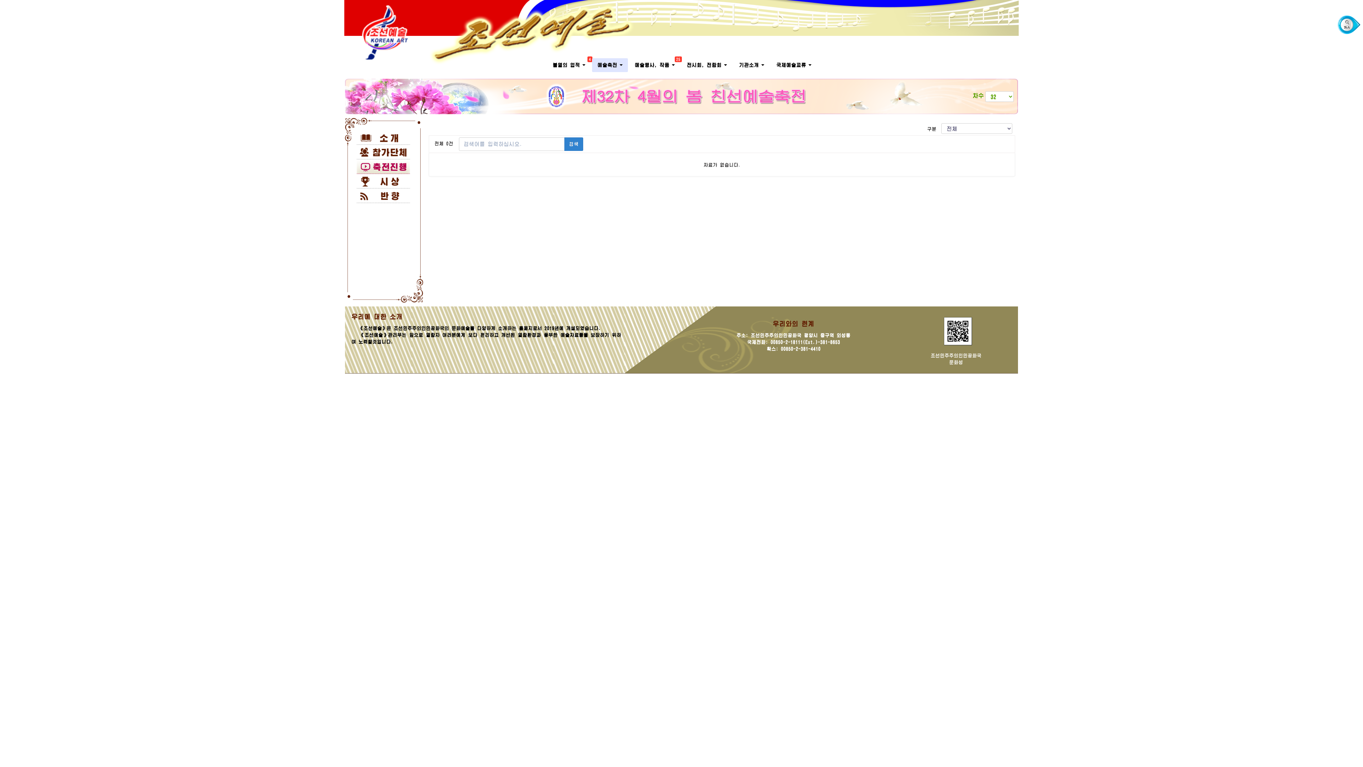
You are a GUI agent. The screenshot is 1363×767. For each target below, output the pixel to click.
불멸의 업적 (572, 63)
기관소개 (750, 65)
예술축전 (608, 65)
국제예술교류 (792, 65)
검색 (574, 144)
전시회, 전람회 (705, 65)
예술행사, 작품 (657, 63)
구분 (934, 129)
